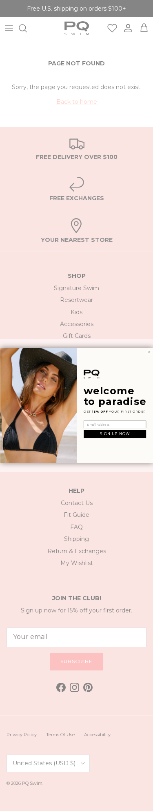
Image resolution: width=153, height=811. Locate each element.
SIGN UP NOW (115, 434)
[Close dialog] (148, 352)
